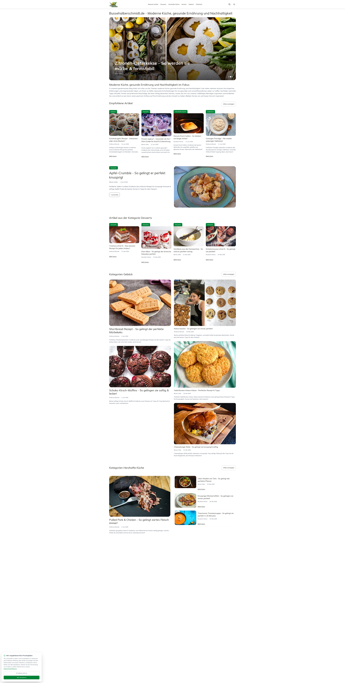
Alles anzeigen (228, 104)
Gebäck (191, 4)
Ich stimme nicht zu (21, 673)
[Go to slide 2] (230, 76)
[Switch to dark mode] (234, 4)
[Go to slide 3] (232, 76)
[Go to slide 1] (228, 76)
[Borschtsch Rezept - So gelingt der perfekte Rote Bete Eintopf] (172, 48)
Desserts (163, 4)
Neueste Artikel (153, 4)
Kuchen (184, 4)
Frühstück (199, 4)
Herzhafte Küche (173, 4)
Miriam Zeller (118, 73)
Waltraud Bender (114, 144)
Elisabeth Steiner (178, 141)
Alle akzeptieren (21, 677)
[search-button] (229, 4)
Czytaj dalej (114, 195)
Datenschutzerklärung (10, 669)
